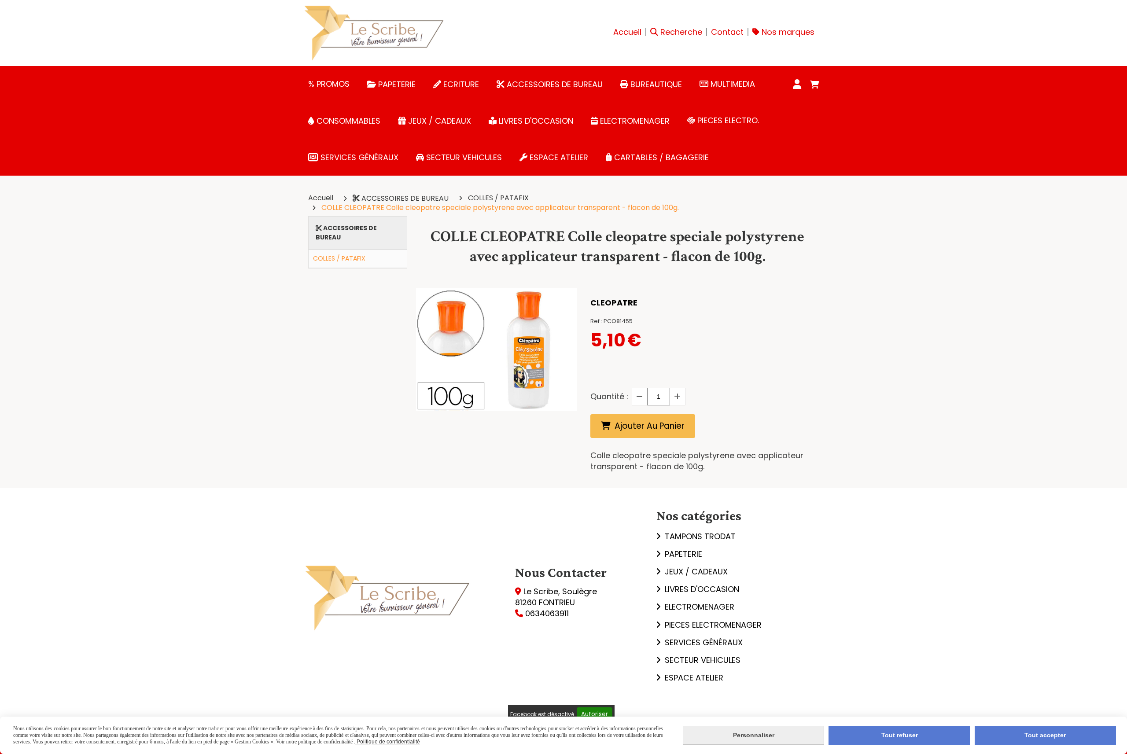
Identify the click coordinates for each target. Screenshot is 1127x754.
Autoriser (594, 714)
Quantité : (609, 396)
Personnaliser (753, 735)
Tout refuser (899, 735)
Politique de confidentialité (387, 742)
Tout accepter (1045, 735)
